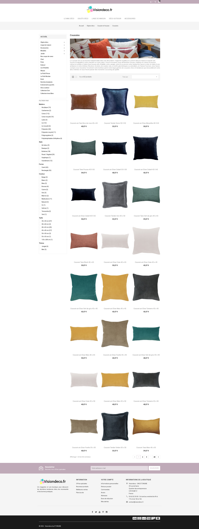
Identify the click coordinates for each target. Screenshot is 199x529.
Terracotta (46, 211)
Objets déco (83, 19)
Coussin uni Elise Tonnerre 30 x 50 (146, 401)
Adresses (104, 495)
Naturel (45, 202)
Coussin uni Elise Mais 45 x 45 (115, 309)
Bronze (45, 186)
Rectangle (46, 170)
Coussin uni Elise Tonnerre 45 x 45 (146, 309)
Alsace (43, 70)
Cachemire (46, 110)
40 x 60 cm (46, 224)
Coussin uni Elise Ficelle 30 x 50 (84, 448)
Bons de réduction (107, 498)
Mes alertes (105, 501)
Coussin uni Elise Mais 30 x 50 (115, 401)
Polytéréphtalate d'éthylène (52, 138)
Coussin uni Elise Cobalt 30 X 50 (115, 170)
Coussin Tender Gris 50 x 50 (115, 216)
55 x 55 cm (46, 236)
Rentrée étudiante (46, 82)
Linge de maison (99, 19)
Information (81, 480)
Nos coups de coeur (47, 56)
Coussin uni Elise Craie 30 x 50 (84, 401)
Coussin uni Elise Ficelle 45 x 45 (115, 355)
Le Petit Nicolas (45, 76)
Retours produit (106, 486)
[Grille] (73, 76)
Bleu (44, 183)
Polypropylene (47, 135)
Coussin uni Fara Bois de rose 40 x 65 (84, 123)
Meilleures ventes (82, 489)
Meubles (43, 51)
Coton (45, 113)
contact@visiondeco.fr (136, 502)
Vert (44, 214)
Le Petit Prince (45, 73)
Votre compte (107, 480)
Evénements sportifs (47, 85)
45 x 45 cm (47, 230)
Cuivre (45, 189)
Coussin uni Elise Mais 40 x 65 (84, 355)
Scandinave (47, 161)
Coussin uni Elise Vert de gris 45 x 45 (84, 309)
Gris (44, 192)
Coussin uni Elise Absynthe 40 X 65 (146, 123)
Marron (45, 196)
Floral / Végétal (48, 154)
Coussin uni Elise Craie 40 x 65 (115, 262)
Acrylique (46, 107)
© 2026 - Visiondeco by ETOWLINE (50, 526)
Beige (45, 177)
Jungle (45, 246)
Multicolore (47, 199)
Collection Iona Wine (47, 93)
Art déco (45, 145)
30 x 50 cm (47, 221)
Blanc (44, 180)
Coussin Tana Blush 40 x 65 (84, 262)
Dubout (43, 65)
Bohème (46, 151)
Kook (42, 79)
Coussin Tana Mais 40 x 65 (146, 448)
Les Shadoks (45, 68)
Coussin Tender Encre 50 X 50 (115, 123)
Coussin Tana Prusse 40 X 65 (84, 170)
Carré (45, 167)
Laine (44, 120)
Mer (44, 249)
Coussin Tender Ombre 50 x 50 (115, 448)
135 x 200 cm (47, 239)
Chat (42, 59)
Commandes (105, 489)
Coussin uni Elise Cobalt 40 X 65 (84, 216)
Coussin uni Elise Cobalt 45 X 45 (146, 170)
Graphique (46, 157)
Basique (45, 148)
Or (43, 205)
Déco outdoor (115, 19)
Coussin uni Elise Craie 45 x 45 (146, 262)
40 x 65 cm (47, 227)
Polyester (46, 129)
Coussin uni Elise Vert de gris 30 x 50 (146, 355)
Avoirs (103, 492)
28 (154, 457)
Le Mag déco (69, 19)
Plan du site (80, 492)
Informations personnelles (109, 483)
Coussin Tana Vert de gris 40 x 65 (146, 216)
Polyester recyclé (49, 132)
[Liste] (76, 76)
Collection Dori (45, 90)
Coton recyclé (48, 117)
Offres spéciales (81, 483)
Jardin (43, 53)
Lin (44, 123)
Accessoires (130, 19)
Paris (42, 62)
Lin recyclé (46, 126)
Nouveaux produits (82, 486)
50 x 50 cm (46, 233)
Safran (45, 208)
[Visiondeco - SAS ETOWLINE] (53, 481)
